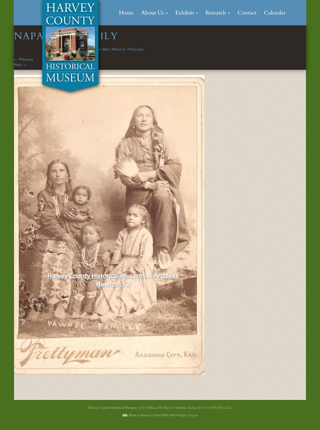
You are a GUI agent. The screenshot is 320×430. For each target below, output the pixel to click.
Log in (193, 415)
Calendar (275, 12)
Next (20, 64)
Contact (247, 12)
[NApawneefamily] (109, 224)
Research (217, 12)
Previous (23, 59)
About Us (153, 12)
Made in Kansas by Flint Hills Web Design (157, 415)
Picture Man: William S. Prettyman (117, 49)
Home (126, 12)
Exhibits (185, 12)
